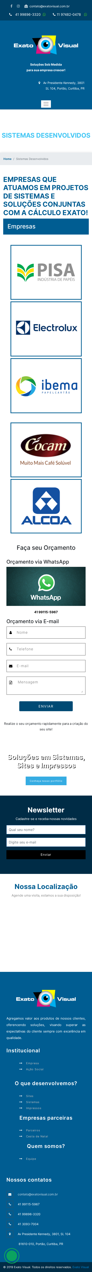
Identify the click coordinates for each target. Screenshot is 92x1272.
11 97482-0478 (69, 14)
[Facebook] (11, 6)
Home (7, 159)
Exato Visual (80, 1267)
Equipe (31, 1158)
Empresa (32, 1063)
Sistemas (33, 1102)
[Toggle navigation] (46, 104)
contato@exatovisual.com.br (50, 6)
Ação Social (35, 1069)
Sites (30, 1096)
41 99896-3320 (28, 14)
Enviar (46, 706)
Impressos (34, 1108)
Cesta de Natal (37, 1136)
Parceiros (33, 1130)
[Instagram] (18, 6)
